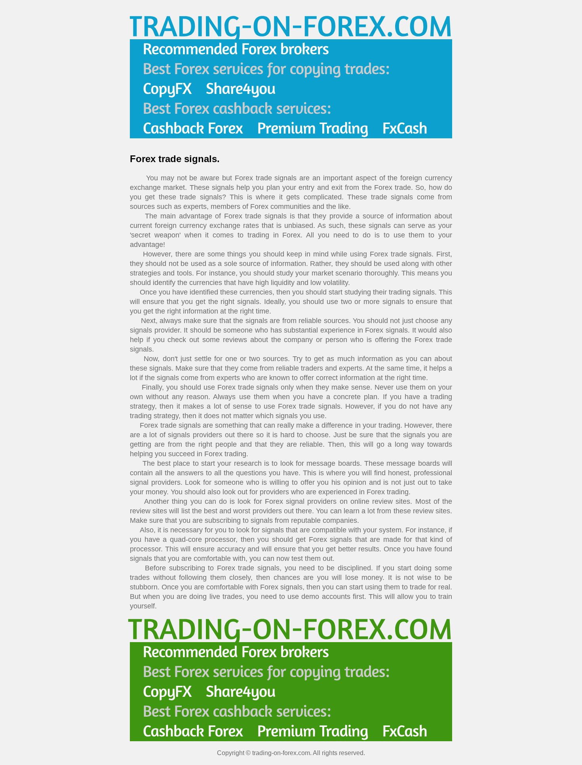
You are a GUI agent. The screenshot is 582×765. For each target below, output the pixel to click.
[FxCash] (405, 128)
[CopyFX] (167, 89)
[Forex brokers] (236, 49)
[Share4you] (241, 89)
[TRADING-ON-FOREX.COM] (290, 25)
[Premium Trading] (312, 128)
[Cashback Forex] (193, 128)
